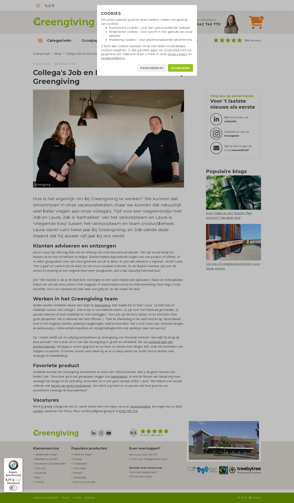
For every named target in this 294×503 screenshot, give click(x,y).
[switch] (13, 487)
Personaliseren (151, 68)
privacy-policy (177, 54)
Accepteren (180, 68)
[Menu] (20, 460)
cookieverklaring (113, 58)
